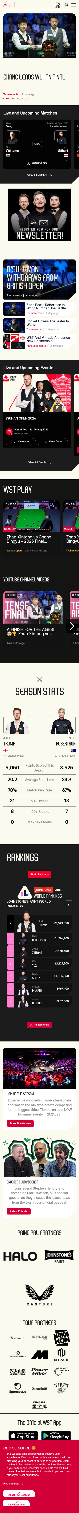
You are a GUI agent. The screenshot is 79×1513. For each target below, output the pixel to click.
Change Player (16, 756)
